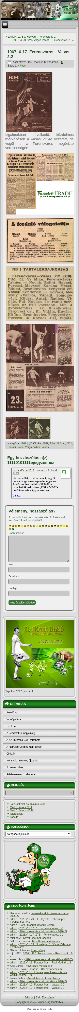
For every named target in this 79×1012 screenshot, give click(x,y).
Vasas (45, 447)
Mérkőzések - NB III (22, 810)
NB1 (69, 443)
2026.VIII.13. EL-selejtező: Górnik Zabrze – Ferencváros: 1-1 (40, 945)
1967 (23, 443)
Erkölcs (29, 997)
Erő (38, 997)
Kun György (38, 950)
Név (12, 564)
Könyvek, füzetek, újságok (22, 760)
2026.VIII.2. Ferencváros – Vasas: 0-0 (41, 984)
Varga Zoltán (32, 447)
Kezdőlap (11, 712)
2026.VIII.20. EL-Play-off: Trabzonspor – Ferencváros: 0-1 (38, 920)
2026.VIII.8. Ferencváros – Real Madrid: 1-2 (41, 955)
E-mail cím (15, 576)
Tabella (14, 816)
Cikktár (10, 753)
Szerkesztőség (15, 767)
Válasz (17, 495)
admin (13, 919)
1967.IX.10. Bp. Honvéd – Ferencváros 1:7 (32, 36)
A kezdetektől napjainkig (20, 733)
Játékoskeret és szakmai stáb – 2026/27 (39, 914)
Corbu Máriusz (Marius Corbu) (36, 924)
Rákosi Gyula (15, 447)
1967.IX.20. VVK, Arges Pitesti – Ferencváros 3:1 (42, 39)
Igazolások (16, 813)
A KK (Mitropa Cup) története (23, 739)
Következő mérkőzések (37, 937)
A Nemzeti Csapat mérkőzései (24, 746)
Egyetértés (48, 997)
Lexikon (11, 726)
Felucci (14, 969)
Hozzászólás (16, 533)
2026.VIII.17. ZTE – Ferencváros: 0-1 (41, 928)
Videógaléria (13, 719)
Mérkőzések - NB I (21, 807)
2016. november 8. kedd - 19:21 (35, 472)
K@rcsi (22, 65)
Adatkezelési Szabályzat (21, 774)
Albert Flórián (57, 443)
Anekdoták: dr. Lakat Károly (43, 978)
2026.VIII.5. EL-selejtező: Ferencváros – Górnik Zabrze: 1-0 (38, 973)
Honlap (13, 588)
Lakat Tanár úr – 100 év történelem (41, 969)
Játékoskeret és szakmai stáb (27, 804)
